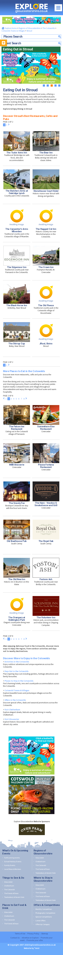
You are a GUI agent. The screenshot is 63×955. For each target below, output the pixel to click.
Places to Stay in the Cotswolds (19, 681)
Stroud (29, 31)
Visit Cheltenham (12, 709)
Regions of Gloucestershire (30, 28)
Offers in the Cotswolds (15, 700)
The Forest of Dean (42, 869)
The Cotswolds (49, 28)
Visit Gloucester (12, 719)
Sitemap (44, 933)
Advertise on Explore (30, 937)
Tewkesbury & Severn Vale (45, 873)
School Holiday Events (12, 861)
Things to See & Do (13, 877)
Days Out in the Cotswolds (16, 671)
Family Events (9, 865)
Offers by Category (42, 924)
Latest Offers (40, 920)
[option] (32, 829)
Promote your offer (35, 940)
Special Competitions (43, 917)
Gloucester (39, 858)
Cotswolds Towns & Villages (13, 31)
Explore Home (10, 28)
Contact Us (15, 937)
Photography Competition (45, 913)
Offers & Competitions (47, 904)
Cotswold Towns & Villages (17, 690)
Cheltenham (40, 861)
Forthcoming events (12, 858)
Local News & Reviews (12, 869)
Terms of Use (20, 933)
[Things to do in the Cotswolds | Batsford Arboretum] (31, 16)
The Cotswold (40, 865)
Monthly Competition (43, 909)
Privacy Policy (33, 933)
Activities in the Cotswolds (17, 661)
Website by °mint (31, 948)
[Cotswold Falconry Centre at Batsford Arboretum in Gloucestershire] (31, 775)
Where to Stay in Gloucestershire (43, 879)
